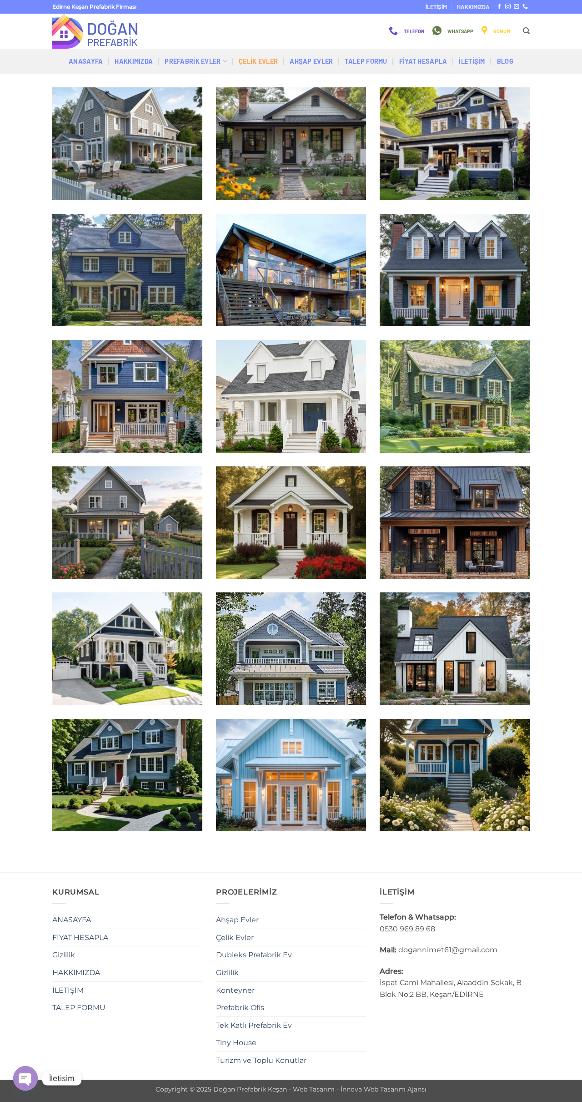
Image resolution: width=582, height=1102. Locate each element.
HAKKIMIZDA (473, 6)
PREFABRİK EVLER (193, 61)
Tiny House (236, 1042)
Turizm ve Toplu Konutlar (261, 1060)
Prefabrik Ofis (240, 1007)
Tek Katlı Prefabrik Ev (254, 1025)
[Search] (526, 31)
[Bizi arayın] (525, 7)
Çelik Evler (258, 61)
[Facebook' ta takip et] (499, 7)
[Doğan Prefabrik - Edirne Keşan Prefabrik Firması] (97, 31)
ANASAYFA (86, 61)
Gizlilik (63, 954)
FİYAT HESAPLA (423, 61)
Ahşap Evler (311, 61)
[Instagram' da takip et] (508, 7)
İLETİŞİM (436, 6)
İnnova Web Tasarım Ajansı (383, 1089)
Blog (505, 61)
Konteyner (235, 990)
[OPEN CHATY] (25, 1078)
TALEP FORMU (366, 61)
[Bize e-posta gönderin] (516, 7)
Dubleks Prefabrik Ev (254, 954)
